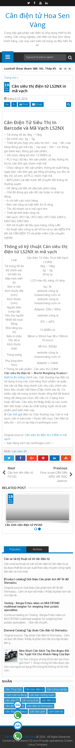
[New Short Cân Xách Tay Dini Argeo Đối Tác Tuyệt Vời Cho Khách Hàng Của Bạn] (11, 656)
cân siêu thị (12, 700)
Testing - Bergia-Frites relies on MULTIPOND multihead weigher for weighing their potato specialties (31, 606)
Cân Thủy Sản (13, 689)
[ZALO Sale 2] (17, 725)
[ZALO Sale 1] (17, 705)
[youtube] (40, 3)
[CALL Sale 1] (17, 715)
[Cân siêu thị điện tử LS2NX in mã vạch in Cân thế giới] (37, 111)
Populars (15, 549)
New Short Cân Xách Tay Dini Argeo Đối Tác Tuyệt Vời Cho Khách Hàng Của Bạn (44, 652)
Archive (37, 549)
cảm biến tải (55, 711)
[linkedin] (46, 3)
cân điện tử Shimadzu (40, 705)
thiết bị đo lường (14, 377)
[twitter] (28, 3)
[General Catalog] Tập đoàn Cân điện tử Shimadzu (35, 630)
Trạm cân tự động (16, 695)
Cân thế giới (14, 414)
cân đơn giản (37, 711)
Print (25, 104)
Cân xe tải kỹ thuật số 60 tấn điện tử (27, 559)
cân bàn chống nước (42, 695)
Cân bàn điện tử (34, 689)
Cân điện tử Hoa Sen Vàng (37, 20)
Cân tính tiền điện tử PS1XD (23, 525)
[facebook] (34, 3)
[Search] (70, 57)
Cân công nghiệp (57, 689)
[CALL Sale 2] (17, 736)
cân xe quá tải (30, 700)
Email (38, 104)
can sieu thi (19, 451)
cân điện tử (37, 33)
